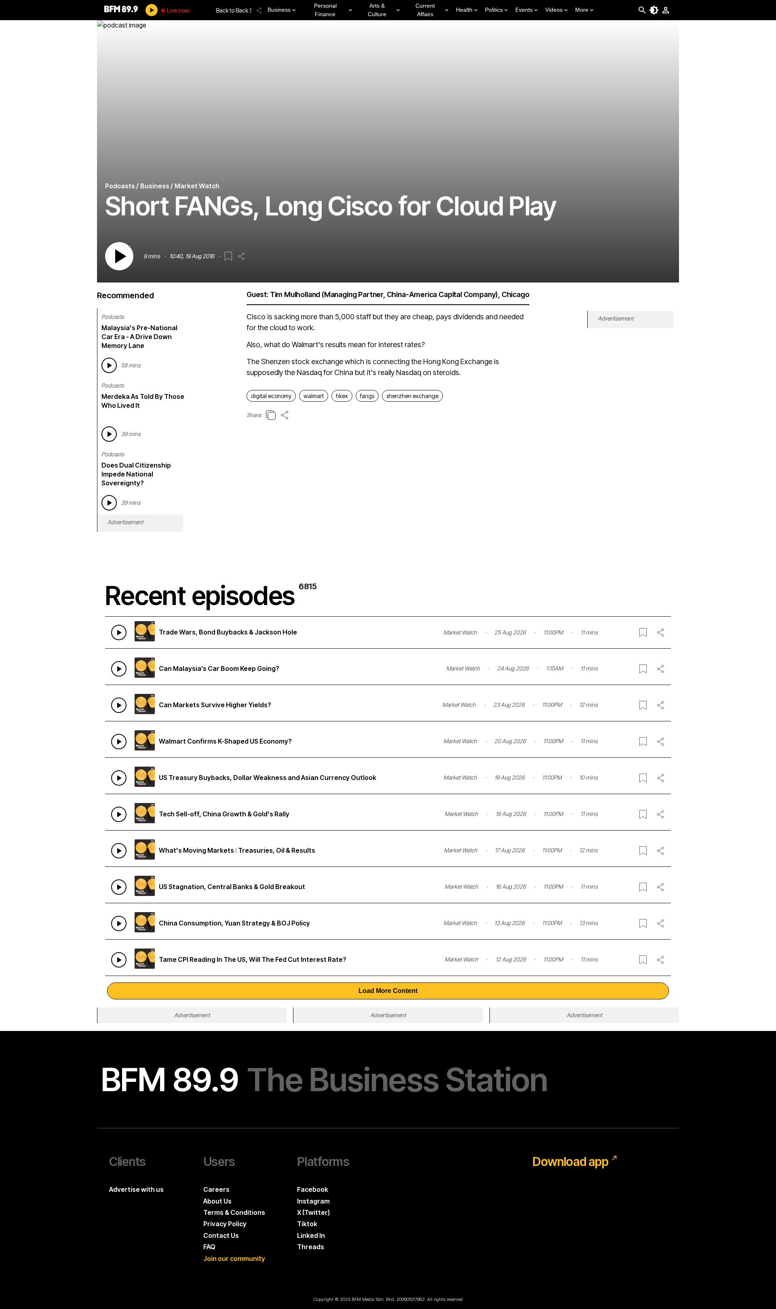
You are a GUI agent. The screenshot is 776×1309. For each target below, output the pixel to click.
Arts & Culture (377, 9)
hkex (342, 395)
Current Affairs (425, 9)
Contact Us (221, 1235)
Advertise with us (136, 1189)
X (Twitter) (313, 1212)
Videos (554, 9)
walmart (314, 395)
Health (464, 9)
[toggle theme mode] (654, 10)
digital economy (271, 395)
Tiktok (307, 1224)
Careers (216, 1189)
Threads (310, 1247)
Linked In (311, 1235)
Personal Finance (325, 9)
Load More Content (388, 990)
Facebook (312, 1189)
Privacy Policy (225, 1224)
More (581, 9)
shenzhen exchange (412, 395)
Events (524, 9)
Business (279, 9)
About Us (217, 1201)
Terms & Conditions (234, 1212)
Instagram (313, 1201)
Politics (494, 9)
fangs (367, 395)
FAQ (209, 1247)
